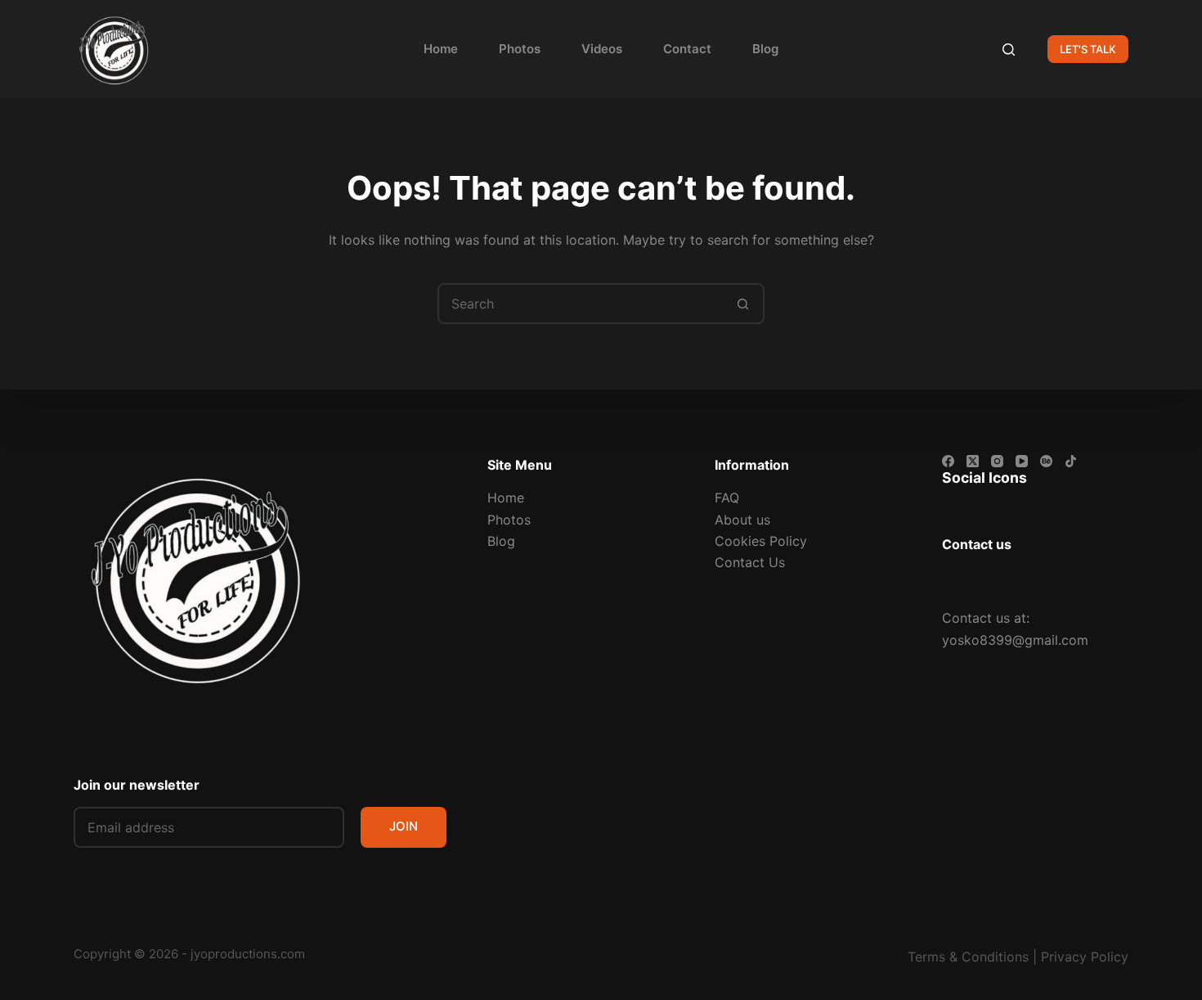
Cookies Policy (761, 541)
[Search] (1008, 49)
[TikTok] (1071, 461)
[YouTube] (1022, 461)
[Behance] (1046, 461)
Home (441, 48)
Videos (601, 48)
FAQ (727, 497)
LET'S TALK (1088, 49)
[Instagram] (997, 461)
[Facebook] (948, 461)
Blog (765, 48)
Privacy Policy (1084, 956)
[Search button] (742, 303)
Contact (687, 48)
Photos (519, 48)
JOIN (403, 826)
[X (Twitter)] (973, 461)
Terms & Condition (965, 956)
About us (742, 519)
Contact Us (750, 562)
